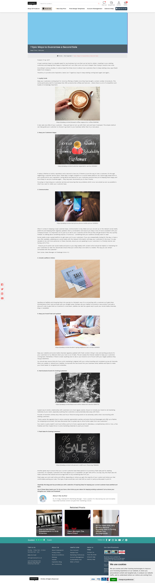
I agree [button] (113, 579)
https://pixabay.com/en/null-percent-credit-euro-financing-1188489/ (77, 465)
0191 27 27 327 (122, 8)
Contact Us (90, 552)
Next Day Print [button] (61, 8)
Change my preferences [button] (126, 579)
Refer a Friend (74, 562)
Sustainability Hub (76, 559)
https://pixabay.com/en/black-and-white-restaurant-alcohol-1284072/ (77, 404)
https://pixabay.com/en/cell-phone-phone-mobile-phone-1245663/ (77, 223)
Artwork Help (91, 557)
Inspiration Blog (57, 562)
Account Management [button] (94, 8)
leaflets (48, 302)
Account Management (77, 557)
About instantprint (58, 550)
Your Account (74, 550)
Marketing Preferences (77, 555)
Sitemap (54, 557)
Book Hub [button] (48, 8)
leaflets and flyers (104, 363)
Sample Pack (74, 552)
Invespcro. (48, 70)
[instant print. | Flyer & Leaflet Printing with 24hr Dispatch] (32, 3)
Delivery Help (91, 559)
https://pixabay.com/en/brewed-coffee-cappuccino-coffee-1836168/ (77, 122)
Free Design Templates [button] (77, 8)
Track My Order (92, 554)
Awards (54, 559)
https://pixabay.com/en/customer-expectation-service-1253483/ (77, 166)
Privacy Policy (56, 552)
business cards (93, 363)
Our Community (57, 564)
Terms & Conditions (58, 555)
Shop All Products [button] (34, 8)
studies (53, 68)
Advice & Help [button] (109, 8)
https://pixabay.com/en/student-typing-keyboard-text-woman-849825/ (77, 347)
